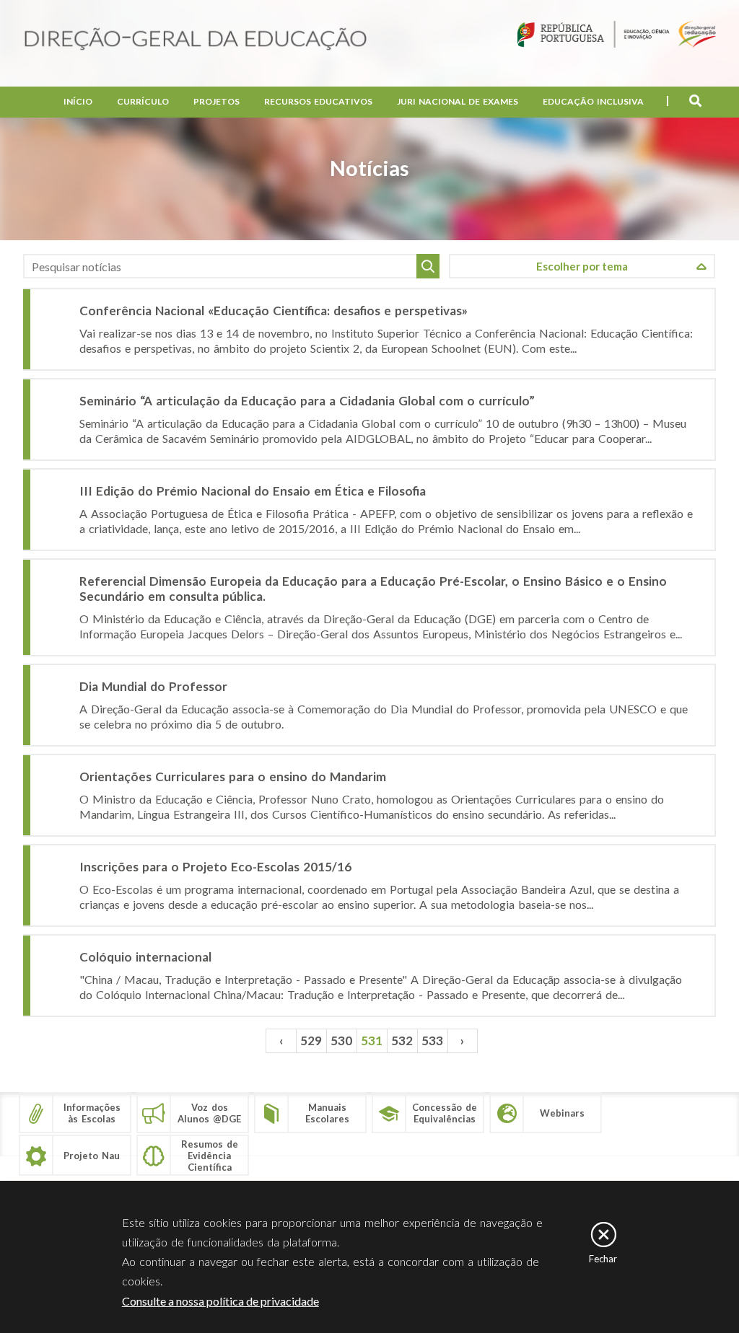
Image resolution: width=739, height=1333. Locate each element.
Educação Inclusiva (593, 101)
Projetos (216, 101)
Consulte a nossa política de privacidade (220, 1301)
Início (78, 101)
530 (341, 1040)
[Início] (195, 40)
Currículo (143, 101)
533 (432, 1040)
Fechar (603, 1258)
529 (311, 1040)
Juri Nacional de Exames (457, 101)
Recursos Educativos (318, 101)
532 (402, 1040)
